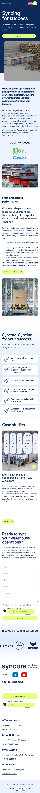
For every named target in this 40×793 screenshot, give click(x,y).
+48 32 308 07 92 (9, 774)
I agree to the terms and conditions (17, 605)
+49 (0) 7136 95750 (9, 729)
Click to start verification (21, 611)
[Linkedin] (15, 674)
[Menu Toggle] (35, 3)
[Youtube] (24, 674)
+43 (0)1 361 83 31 (9, 759)
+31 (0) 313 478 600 (10, 744)
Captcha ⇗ (30, 614)
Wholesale (35, 443)
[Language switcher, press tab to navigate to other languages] (30, 3)
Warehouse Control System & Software (28, 443)
